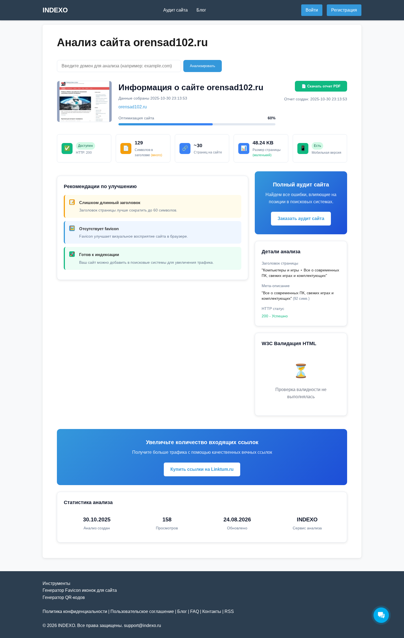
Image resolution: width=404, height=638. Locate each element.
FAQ (194, 611)
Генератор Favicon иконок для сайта (80, 590)
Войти (312, 10)
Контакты (211, 611)
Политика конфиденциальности (75, 611)
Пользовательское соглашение (142, 611)
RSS (229, 611)
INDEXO (55, 10)
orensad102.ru (132, 107)
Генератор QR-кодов (64, 597)
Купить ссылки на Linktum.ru (202, 469)
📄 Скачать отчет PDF (321, 86)
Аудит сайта (175, 10)
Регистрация (344, 10)
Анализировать (202, 66)
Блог (201, 10)
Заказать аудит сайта (301, 218)
